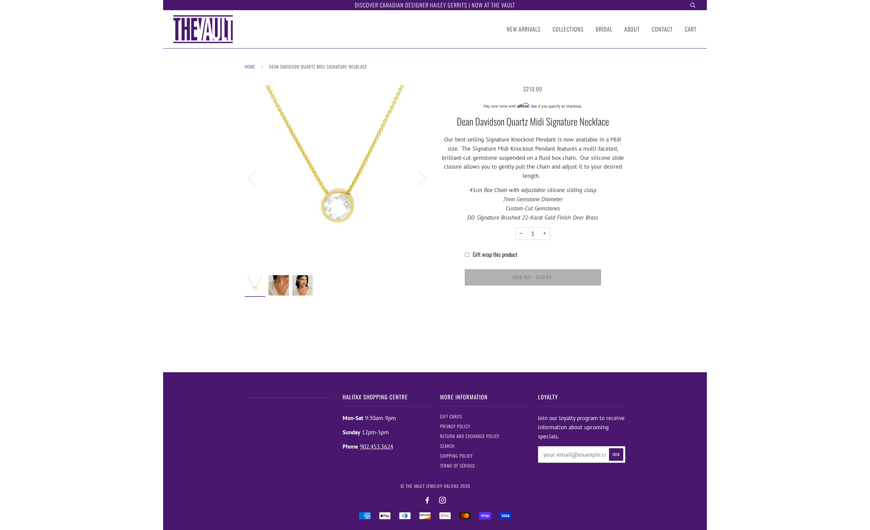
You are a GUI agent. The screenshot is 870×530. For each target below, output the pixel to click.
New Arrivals (524, 29)
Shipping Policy (456, 456)
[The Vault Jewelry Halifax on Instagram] (442, 500)
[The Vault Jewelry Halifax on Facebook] (427, 500)
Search (447, 446)
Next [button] (417, 178)
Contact (662, 29)
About (632, 29)
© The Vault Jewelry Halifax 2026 (435, 486)
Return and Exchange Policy (470, 436)
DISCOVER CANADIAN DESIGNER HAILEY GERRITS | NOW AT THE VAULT (435, 5)
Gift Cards (451, 416)
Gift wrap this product (495, 254)
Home (250, 66)
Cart (691, 29)
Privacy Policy (455, 426)
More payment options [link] (532, 316)
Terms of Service (457, 465)
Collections (568, 29)
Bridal (604, 29)
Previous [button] (256, 178)
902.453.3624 (376, 446)
